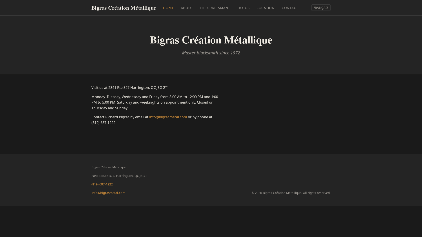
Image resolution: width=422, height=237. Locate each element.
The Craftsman (214, 7)
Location (266, 7)
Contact (290, 7)
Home (168, 7)
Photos (242, 7)
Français (321, 7)
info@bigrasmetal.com (168, 117)
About (187, 7)
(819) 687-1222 (102, 184)
